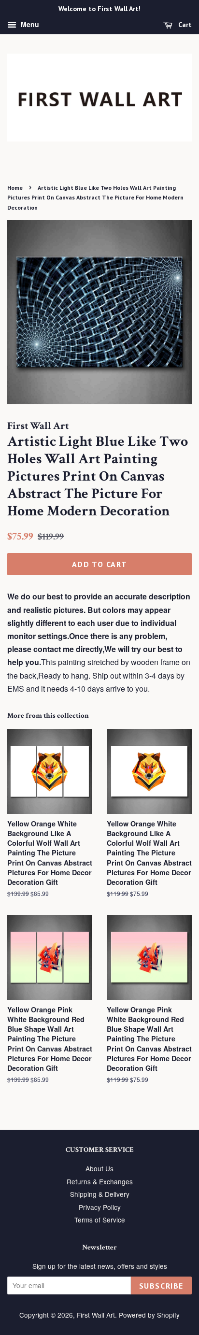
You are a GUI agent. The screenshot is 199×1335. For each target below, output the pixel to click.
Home (15, 187)
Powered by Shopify (149, 1315)
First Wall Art (96, 1315)
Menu (29, 24)
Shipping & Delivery (99, 1194)
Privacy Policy (100, 1207)
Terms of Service (99, 1219)
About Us (99, 1168)
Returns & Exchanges (100, 1181)
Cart (184, 24)
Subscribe (161, 1286)
